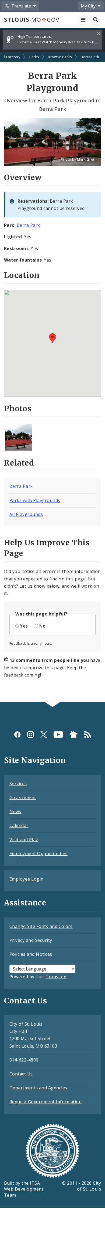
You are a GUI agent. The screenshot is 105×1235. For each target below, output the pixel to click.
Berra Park (90, 56)
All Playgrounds (26, 514)
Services (18, 784)
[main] (52, 377)
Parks (34, 56)
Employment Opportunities (38, 853)
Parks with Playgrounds (34, 500)
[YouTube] (58, 734)
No (42, 626)
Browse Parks (60, 56)
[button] (52, 338)
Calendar (19, 825)
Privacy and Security (30, 940)
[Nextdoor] (73, 734)
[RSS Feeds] (87, 734)
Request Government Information (45, 1102)
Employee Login (26, 879)
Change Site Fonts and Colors (40, 926)
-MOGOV (31, 19)
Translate (56, 977)
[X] (43, 734)
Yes (24, 626)
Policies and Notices (30, 954)
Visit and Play (23, 840)
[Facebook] (17, 734)
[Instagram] (30, 734)
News (15, 811)
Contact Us (21, 1074)
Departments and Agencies (38, 1088)
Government (22, 797)
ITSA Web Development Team (23, 1189)
